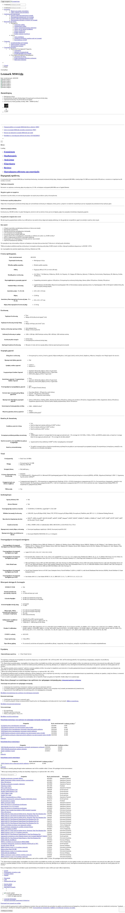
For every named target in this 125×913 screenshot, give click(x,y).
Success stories (8, 884)
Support (6, 875)
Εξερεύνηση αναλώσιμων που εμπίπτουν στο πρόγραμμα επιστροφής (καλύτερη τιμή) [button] (25, 719)
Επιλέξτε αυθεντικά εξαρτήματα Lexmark (22, 18)
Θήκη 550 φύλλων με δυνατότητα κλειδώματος (14, 804)
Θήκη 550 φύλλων (6, 782)
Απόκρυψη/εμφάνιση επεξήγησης (71, 680)
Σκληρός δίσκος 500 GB (7, 845)
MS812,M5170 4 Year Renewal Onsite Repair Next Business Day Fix (20, 823)
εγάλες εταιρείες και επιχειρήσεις (20, 12)
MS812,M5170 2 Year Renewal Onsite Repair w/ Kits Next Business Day (21, 838)
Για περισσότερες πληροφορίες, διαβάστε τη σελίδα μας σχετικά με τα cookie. (54, 907)
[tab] (64, 152)
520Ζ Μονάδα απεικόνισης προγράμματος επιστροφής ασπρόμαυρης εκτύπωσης (23, 747)
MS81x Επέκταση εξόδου (8, 802)
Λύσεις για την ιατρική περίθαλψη (23, 29)
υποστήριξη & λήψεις (20, 56)
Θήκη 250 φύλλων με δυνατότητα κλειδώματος (14, 808)
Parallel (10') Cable (6, 795)
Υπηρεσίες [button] (7, 41)
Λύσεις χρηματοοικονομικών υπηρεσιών (25, 27)
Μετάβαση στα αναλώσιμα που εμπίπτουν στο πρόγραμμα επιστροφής (20, 693)
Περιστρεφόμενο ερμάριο (8, 800)
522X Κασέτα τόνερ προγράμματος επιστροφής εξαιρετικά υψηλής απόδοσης (22, 729)
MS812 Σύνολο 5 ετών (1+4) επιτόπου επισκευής (14, 856)
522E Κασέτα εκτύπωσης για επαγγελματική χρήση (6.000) (17, 727)
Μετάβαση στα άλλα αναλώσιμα (9, 716)
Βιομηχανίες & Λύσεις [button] (10, 21)
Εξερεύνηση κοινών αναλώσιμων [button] (10, 757)
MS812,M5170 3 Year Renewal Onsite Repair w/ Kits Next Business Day (21, 834)
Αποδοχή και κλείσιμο (6, 910)
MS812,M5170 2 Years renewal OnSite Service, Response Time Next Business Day (23, 814)
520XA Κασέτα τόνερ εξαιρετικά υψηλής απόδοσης (15, 763)
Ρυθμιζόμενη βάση (6, 786)
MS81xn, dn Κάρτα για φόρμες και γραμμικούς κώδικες (16, 825)
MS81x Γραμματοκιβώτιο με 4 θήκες (11, 797)
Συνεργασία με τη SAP (20, 40)
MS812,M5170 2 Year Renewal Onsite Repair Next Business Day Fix (20, 819)
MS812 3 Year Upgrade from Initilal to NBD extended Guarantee (18, 810)
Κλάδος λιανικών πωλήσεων (22, 34)
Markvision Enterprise (20, 59)
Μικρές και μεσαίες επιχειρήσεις (20, 11)
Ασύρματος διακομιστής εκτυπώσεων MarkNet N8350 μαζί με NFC (19, 843)
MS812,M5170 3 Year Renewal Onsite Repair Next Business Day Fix (20, 821)
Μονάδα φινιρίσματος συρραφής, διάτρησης (13, 784)
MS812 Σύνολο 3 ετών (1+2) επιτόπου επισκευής (14, 851)
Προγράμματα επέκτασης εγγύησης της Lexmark (24, 20)
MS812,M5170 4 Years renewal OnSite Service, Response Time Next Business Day (23, 817)
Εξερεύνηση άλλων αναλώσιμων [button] (10, 741)
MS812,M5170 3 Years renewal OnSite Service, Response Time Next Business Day (23, 830)
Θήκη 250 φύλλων (6, 812)
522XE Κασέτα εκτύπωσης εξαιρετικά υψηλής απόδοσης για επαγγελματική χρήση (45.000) (26, 735)
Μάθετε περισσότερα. (73, 701)
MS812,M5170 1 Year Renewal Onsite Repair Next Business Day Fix (20, 815)
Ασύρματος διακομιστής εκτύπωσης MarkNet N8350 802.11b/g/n (19, 799)
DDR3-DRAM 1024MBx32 (8, 840)
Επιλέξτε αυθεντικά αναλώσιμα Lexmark (22, 15)
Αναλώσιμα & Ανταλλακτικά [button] (12, 14)
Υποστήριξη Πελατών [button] (10, 47)
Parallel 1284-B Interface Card (9, 791)
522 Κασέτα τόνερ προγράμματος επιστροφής (13, 725)
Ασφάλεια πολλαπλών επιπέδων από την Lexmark (28, 38)
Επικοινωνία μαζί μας (10, 881)
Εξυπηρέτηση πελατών (17, 46)
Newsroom (7, 878)
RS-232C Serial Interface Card (9, 789)
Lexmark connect (8, 873)
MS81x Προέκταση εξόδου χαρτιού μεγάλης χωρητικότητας (17, 780)
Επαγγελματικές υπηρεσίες (18, 44)
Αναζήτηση (7, 4)
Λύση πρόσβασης (19, 37)
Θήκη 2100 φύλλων (6, 787)
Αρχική (6, 65)
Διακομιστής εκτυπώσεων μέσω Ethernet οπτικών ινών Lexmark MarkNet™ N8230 (24, 836)
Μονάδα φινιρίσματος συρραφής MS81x (12, 778)
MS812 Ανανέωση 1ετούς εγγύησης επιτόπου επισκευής (16, 854)
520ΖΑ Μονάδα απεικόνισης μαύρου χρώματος (14, 749)
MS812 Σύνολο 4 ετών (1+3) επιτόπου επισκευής (14, 847)
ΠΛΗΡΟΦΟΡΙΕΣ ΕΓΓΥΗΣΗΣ (19, 43)
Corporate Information (10, 899)
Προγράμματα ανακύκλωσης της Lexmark (22, 17)
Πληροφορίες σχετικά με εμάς (12, 872)
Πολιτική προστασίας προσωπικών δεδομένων (16, 900)
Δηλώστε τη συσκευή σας (21, 52)
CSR (5, 879)
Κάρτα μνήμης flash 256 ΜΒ (8, 849)
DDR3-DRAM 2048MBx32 (8, 853)
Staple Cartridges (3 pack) (8, 751)
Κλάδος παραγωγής (19, 32)
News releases (8, 885)
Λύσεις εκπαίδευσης (19, 30)
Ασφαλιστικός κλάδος (20, 26)
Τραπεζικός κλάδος (19, 24)
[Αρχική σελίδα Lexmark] (15, 1)
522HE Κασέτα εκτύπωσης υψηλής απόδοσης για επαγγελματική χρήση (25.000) (23, 733)
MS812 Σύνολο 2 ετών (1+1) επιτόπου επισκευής (14, 832)
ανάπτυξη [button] (3, 738)
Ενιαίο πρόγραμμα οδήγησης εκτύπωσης (25, 58)
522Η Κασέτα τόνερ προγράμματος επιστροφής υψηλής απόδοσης (19, 731)
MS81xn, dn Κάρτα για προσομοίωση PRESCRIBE (15, 841)
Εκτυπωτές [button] (7, 9)
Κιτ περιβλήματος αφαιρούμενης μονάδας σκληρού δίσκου (17, 827)
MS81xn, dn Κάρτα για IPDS (9, 828)
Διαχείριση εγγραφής (9, 887)
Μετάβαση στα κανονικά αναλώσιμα (10, 704)
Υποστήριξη (17, 50)
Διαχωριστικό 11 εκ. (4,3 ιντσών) (10, 806)
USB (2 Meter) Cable (6, 793)
